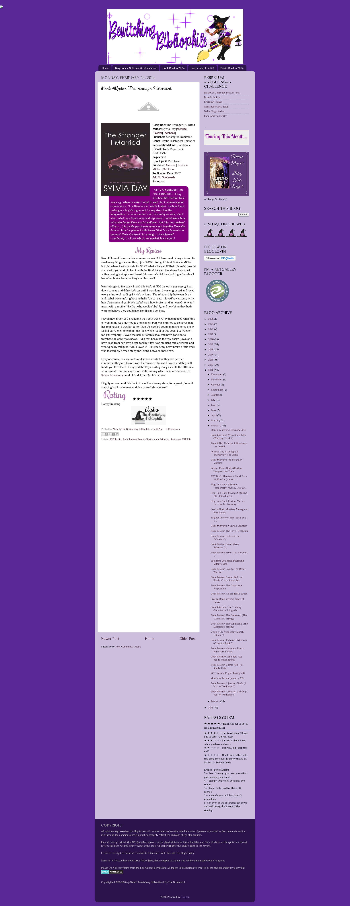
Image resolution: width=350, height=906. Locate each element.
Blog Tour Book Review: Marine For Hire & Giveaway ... (228, 503)
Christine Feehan (213, 101)
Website (182, 128)
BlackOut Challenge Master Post (222, 92)
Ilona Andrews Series (215, 115)
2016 (211, 359)
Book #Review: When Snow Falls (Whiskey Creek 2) (228, 437)
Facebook (169, 132)
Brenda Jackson (212, 97)
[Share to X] (110, 434)
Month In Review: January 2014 (227, 678)
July (213, 399)
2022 (211, 329)
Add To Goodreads (164, 177)
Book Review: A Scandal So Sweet (229, 593)
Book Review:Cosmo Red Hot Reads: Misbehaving (226, 658)
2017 (211, 354)
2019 (211, 344)
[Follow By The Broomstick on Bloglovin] (220, 259)
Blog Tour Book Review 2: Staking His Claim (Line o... (229, 494)
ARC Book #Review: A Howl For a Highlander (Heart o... (229, 478)
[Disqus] (148, 488)
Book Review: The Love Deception (229, 530)
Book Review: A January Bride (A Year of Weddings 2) (228, 685)
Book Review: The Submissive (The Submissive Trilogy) (229, 625)
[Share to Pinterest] (117, 434)
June (214, 405)
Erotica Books (145, 439)
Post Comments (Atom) (128, 646)
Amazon (171, 165)
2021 (211, 334)
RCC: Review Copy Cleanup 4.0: (228, 673)
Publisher (169, 169)
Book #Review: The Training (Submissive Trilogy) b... (226, 609)
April (214, 415)
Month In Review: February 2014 (228, 429)
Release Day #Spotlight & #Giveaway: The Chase (224, 453)
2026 (211, 318)
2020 (211, 339)
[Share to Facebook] (113, 434)
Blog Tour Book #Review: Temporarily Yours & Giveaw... (228, 486)
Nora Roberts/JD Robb (216, 106)
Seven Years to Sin (113, 375)
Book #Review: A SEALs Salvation (229, 525)
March (215, 420)
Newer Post (110, 639)
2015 (211, 364)
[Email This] (103, 434)
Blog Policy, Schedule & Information (135, 67)
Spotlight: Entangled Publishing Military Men (227, 562)
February (216, 425)
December (217, 374)
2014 (211, 370)
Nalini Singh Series (214, 111)
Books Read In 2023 (202, 67)
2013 (211, 707)
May (214, 410)
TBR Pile (186, 439)
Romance (176, 439)
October (216, 384)
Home (105, 67)
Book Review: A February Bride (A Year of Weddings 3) (229, 693)
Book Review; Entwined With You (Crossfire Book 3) (229, 642)
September (217, 389)
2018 (211, 349)
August (215, 394)
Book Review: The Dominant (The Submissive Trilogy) (229, 617)
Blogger (185, 896)
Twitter (157, 132)
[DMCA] (112, 873)
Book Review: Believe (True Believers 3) (225, 538)
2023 (211, 324)
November (217, 379)
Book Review (130, 439)
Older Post (188, 639)
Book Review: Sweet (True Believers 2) (225, 546)
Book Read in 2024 (173, 67)
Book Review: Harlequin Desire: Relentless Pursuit (228, 650)
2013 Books (116, 439)
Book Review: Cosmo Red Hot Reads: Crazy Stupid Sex (227, 579)
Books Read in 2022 (232, 67)
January (215, 701)
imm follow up (161, 439)
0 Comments (173, 429)
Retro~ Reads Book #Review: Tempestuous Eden (226, 470)
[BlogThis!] (106, 434)
